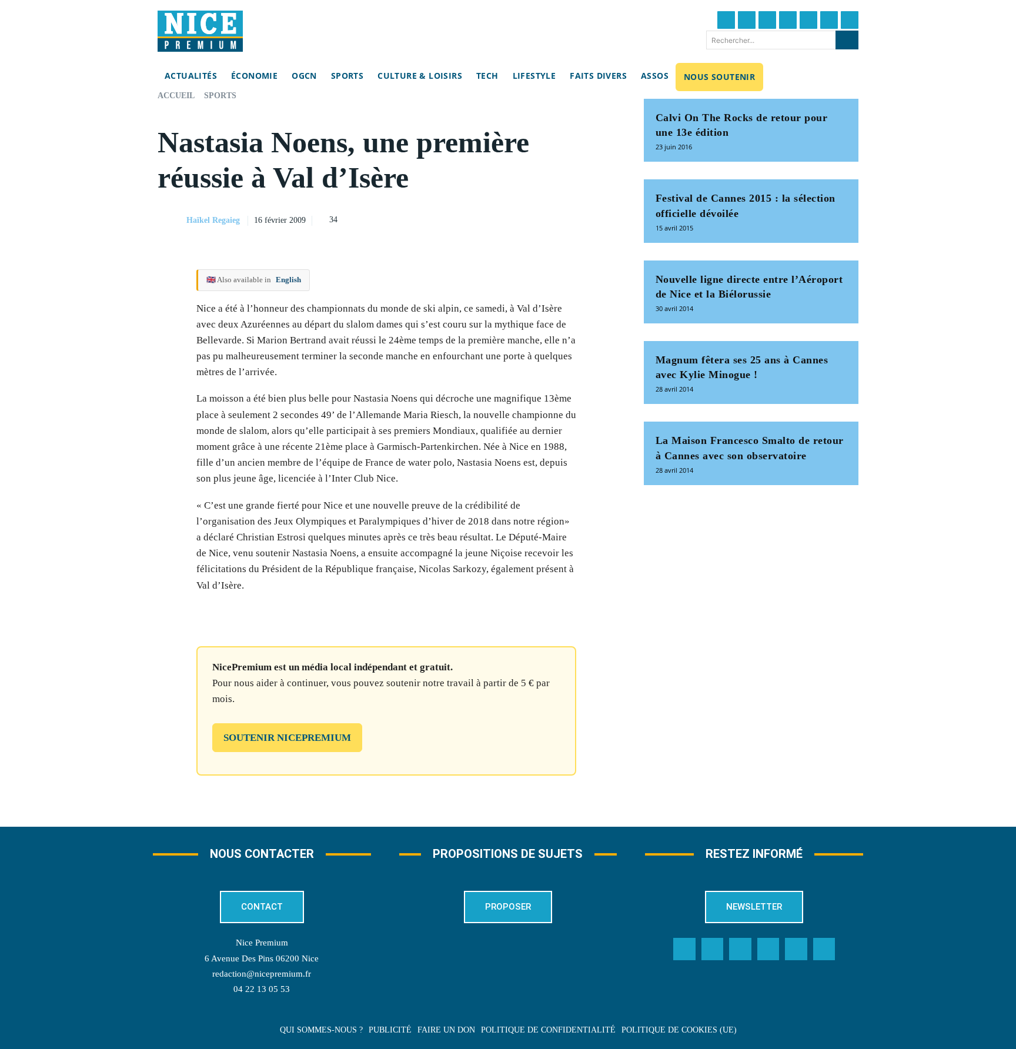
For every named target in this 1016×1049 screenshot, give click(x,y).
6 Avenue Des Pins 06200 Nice (262, 958)
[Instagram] (767, 20)
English (288, 279)
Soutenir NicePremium (287, 737)
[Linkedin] (829, 20)
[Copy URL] (495, 218)
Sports (220, 95)
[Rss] (824, 949)
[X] (550, 218)
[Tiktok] (808, 20)
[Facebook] (726, 20)
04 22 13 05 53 (261, 989)
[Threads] (788, 20)
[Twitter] (747, 20)
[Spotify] (796, 949)
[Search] (846, 40)
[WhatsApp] (577, 218)
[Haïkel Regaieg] (171, 220)
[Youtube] (849, 20)
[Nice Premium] (200, 31)
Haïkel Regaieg (213, 220)
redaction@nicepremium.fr (261, 973)
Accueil (176, 95)
